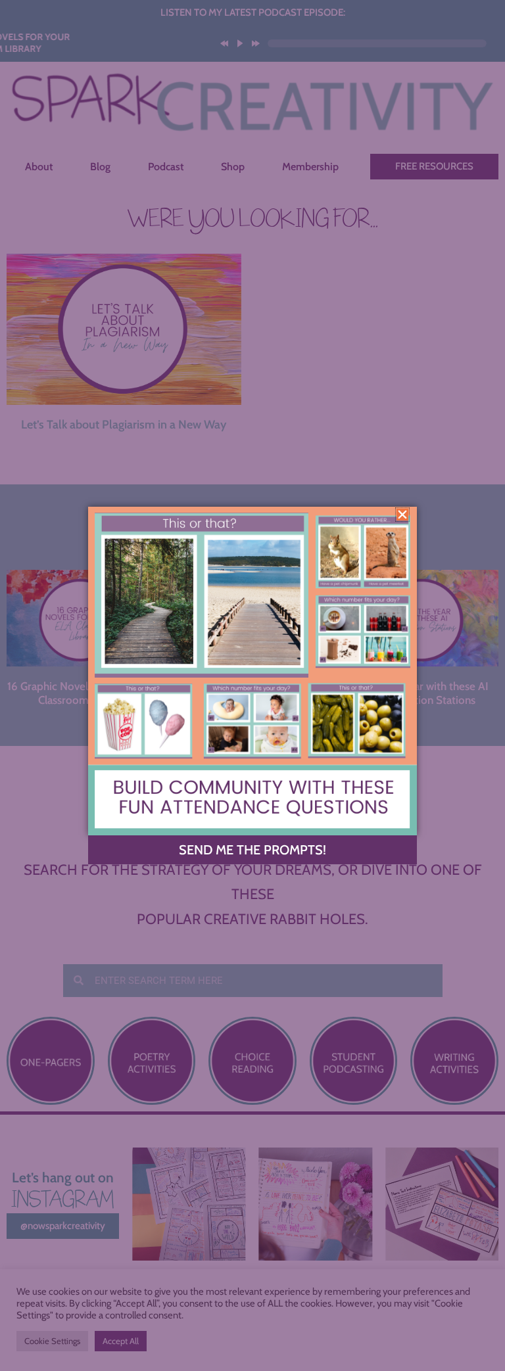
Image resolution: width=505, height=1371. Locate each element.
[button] (402, 515)
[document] (252, 685)
